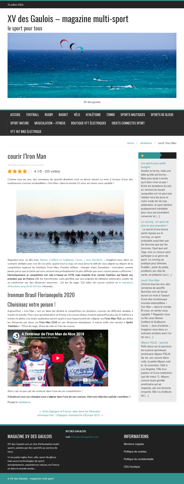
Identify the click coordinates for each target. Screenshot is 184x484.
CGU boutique (132, 466)
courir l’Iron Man (150, 280)
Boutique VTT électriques (88, 123)
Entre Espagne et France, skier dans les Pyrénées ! (70, 411)
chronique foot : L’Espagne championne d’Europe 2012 (70, 415)
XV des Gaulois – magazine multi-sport (68, 18)
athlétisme (93, 114)
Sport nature (19, 123)
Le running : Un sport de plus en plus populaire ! (155, 223)
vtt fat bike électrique (25, 131)
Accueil (15, 114)
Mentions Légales (134, 444)
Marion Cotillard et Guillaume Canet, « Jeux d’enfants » (72, 259)
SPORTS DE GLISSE (162, 114)
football (32, 114)
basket (63, 114)
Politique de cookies (135, 451)
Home (130, 143)
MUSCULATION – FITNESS (49, 123)
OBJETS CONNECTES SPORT (128, 123)
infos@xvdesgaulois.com (85, 436)
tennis (110, 114)
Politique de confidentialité (138, 459)
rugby (49, 114)
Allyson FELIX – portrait (154, 342)
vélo (77, 114)
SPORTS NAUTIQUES (133, 114)
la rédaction (22, 165)
